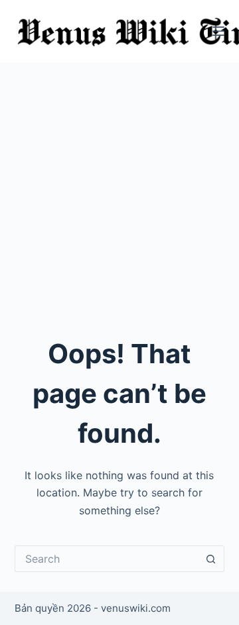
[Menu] (218, 31)
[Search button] (211, 558)
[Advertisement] (119, 188)
